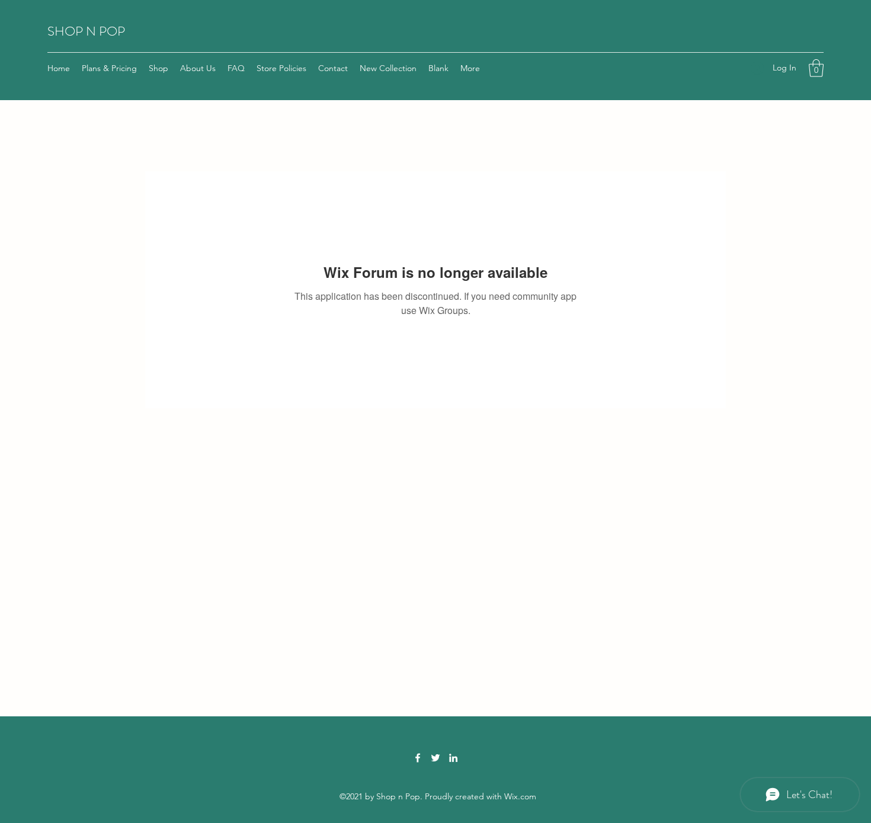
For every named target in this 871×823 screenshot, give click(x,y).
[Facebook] (418, 758)
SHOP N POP (86, 31)
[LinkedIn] (453, 758)
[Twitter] (435, 758)
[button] (816, 68)
